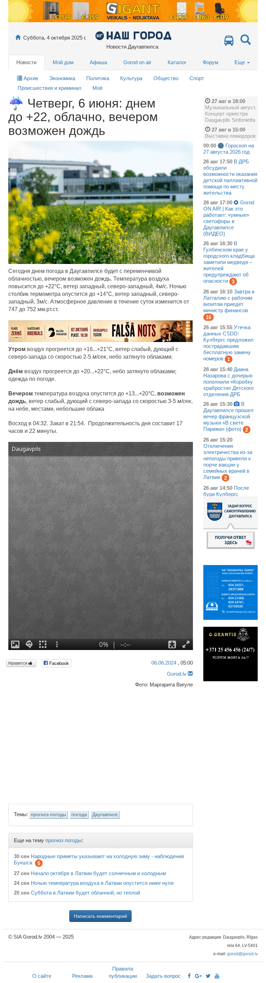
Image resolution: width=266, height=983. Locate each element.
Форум (210, 62)
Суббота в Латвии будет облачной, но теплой (85, 893)
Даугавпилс (105, 814)
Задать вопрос (163, 976)
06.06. (163, 663)
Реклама (82, 976)
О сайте (41, 976)
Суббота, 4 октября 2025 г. (54, 38)
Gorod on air (137, 62)
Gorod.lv (176, 674)
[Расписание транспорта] (228, 42)
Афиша (98, 62)
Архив (30, 78)
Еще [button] (240, 62)
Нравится (18, 663)
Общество (165, 78)
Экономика (62, 78)
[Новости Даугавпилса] (133, 35)
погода (79, 814)
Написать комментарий (100, 916)
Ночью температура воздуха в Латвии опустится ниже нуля (102, 883)
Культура (131, 78)
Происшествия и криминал (49, 88)
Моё (97, 88)
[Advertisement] (100, 743)
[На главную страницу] (17, 38)
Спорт (196, 78)
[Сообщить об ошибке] (190, 674)
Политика (97, 78)
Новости (26, 62)
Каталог (177, 62)
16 (208, 317)
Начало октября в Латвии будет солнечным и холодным (98, 873)
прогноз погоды (48, 814)
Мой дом (63, 62)
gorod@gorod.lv (242, 953)
